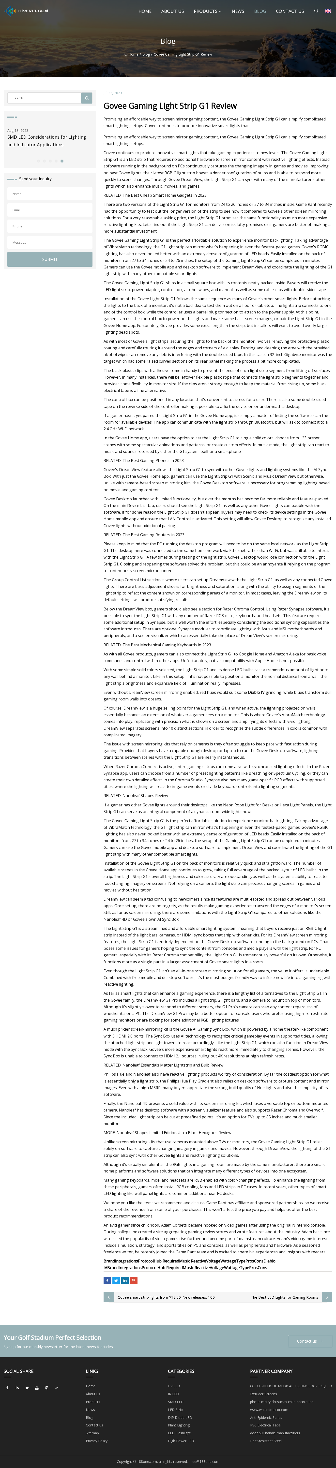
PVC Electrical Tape (265, 1425)
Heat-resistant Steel (266, 1440)
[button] (38, 160)
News (238, 11)
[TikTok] (56, 1388)
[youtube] (37, 1388)
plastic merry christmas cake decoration (282, 1401)
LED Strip (175, 1409)
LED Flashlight (179, 1433)
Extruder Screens (263, 1394)
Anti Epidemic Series (266, 1417)
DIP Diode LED (180, 1417)
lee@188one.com (205, 1461)
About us (172, 11)
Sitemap (92, 1433)
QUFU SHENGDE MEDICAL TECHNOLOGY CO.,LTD (291, 1386)
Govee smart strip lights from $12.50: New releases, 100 (166, 1297)
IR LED (173, 1394)
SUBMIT (50, 259)
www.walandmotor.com (269, 1409)
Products (205, 11)
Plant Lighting (179, 1425)
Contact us (290, 11)
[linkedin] (17, 1388)
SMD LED (175, 1401)
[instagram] (46, 1388)
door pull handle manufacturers (275, 1433)
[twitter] (27, 1388)
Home (145, 11)
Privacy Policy (96, 1440)
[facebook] (7, 1388)
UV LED (174, 1386)
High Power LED (181, 1440)
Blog (260, 11)
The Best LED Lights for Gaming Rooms (284, 1297)
